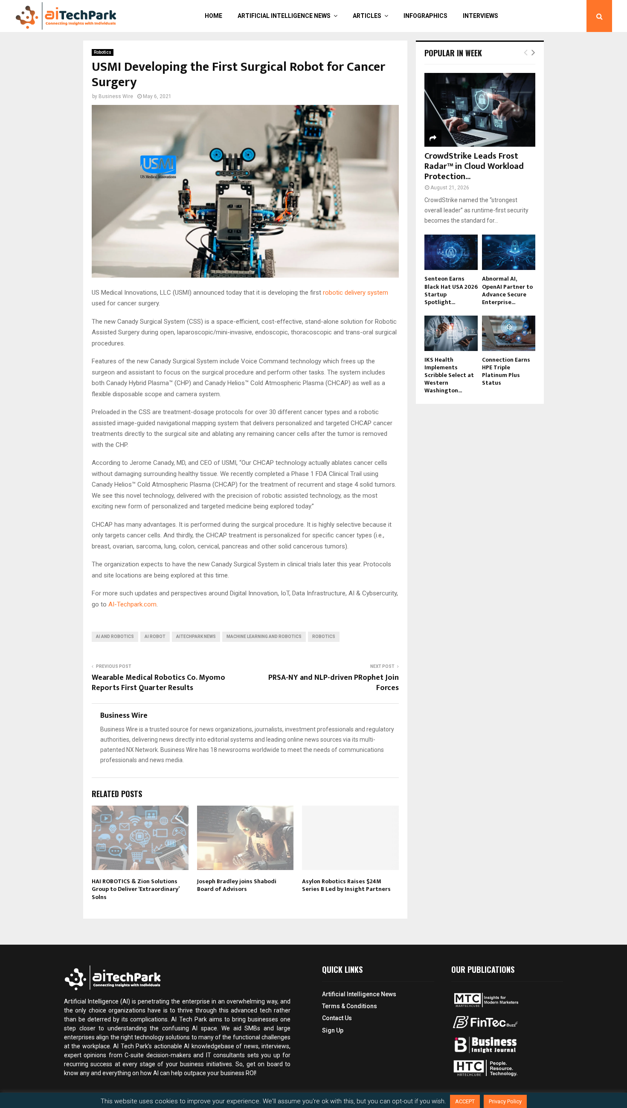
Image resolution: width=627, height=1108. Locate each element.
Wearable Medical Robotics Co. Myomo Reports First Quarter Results (158, 682)
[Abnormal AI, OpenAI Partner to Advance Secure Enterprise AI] (508, 252)
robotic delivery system (355, 292)
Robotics (102, 52)
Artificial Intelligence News (284, 15)
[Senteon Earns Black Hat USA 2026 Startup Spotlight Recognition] (451, 252)
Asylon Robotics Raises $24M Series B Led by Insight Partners (346, 885)
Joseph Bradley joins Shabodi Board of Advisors (236, 885)
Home (213, 15)
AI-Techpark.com (132, 604)
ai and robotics (115, 636)
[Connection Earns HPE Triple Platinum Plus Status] (508, 333)
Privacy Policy (505, 1101)
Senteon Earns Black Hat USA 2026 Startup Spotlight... (451, 290)
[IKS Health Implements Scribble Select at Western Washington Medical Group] (451, 333)
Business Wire (116, 96)
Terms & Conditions (349, 1006)
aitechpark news (196, 636)
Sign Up (332, 1030)
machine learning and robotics (264, 636)
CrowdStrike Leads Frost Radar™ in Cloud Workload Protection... (474, 166)
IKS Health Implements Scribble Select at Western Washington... (449, 375)
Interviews (480, 15)
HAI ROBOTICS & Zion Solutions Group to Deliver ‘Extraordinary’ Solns (135, 889)
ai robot (155, 636)
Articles (367, 15)
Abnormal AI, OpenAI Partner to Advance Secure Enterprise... (507, 290)
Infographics (425, 15)
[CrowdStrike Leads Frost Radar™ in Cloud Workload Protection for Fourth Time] (479, 110)
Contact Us (337, 1018)
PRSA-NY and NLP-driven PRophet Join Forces (333, 682)
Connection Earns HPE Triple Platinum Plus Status (506, 371)
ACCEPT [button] (465, 1101)
